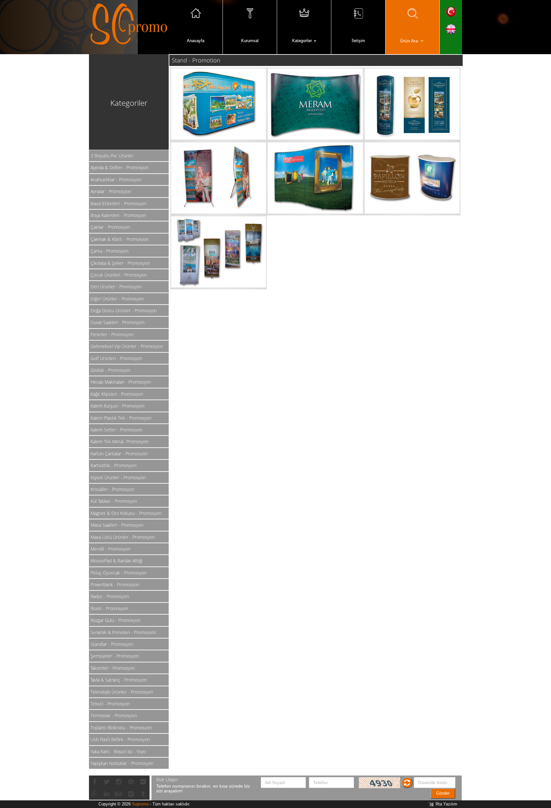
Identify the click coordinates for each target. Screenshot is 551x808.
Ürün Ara (409, 40)
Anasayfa (195, 40)
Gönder (443, 793)
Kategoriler (302, 40)
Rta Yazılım (446, 804)
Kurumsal (250, 40)
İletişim (358, 40)
